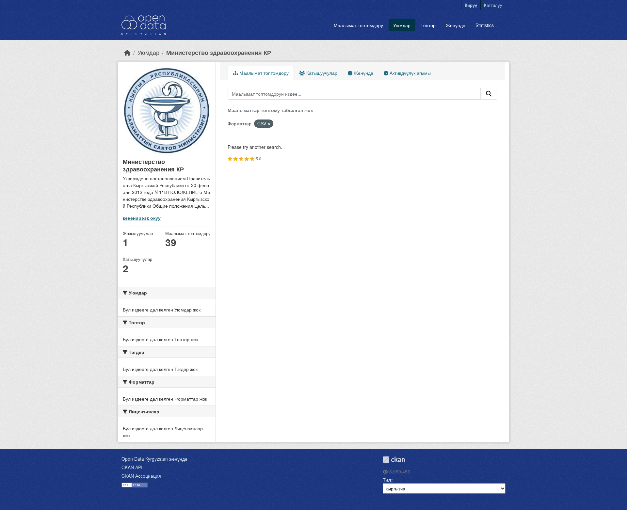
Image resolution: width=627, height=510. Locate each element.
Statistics (484, 25)
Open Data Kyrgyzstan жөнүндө (154, 458)
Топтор (428, 25)
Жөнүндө (455, 25)
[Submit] (488, 94)
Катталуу (493, 5)
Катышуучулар (321, 73)
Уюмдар (401, 25)
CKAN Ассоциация (141, 475)
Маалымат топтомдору (358, 25)
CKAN (394, 459)
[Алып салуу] (268, 123)
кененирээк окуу (142, 218)
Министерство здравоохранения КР (218, 52)
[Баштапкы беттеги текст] (127, 52)
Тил (387, 479)
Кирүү (471, 5)
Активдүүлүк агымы (409, 73)
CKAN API (131, 467)
